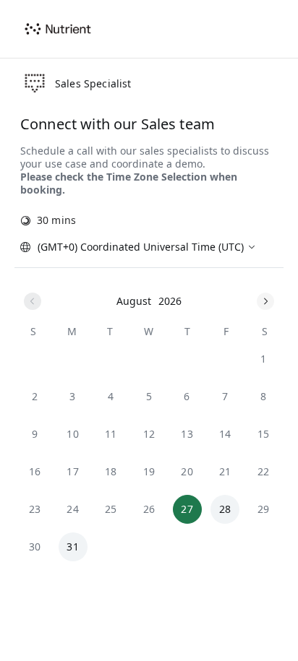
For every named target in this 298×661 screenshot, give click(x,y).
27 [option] (187, 509)
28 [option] (225, 509)
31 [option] (73, 546)
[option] (263, 359)
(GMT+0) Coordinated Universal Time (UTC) (141, 247)
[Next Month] (265, 301)
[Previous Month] (32, 301)
